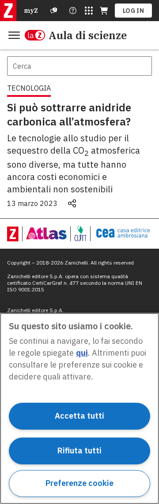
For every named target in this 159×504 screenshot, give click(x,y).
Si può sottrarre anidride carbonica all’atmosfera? (69, 114)
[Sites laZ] (89, 10)
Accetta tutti (79, 416)
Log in (133, 11)
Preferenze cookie (79, 483)
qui (82, 353)
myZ (31, 11)
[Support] (54, 10)
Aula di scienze (88, 35)
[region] (79, 408)
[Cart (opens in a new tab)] (104, 11)
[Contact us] (73, 10)
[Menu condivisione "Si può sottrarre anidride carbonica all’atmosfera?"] (72, 203)
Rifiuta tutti (79, 450)
